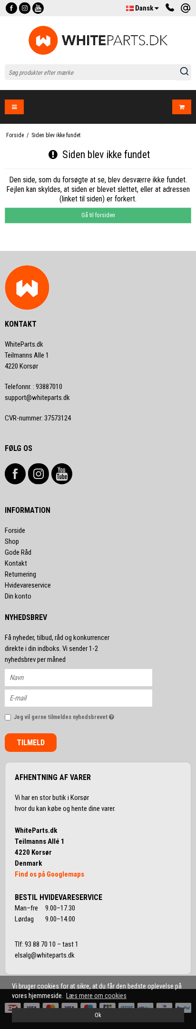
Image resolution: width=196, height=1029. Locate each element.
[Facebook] (11, 8)
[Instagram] (24, 8)
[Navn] (87, 676)
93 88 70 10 (41, 944)
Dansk (144, 8)
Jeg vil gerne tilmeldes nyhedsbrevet (73, 715)
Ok (98, 1015)
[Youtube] (38, 8)
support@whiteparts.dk (37, 397)
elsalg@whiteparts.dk (45, 955)
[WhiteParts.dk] (98, 40)
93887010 (33, 386)
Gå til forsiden (98, 215)
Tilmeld (31, 742)
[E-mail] (87, 697)
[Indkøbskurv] (181, 107)
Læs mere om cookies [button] (96, 995)
